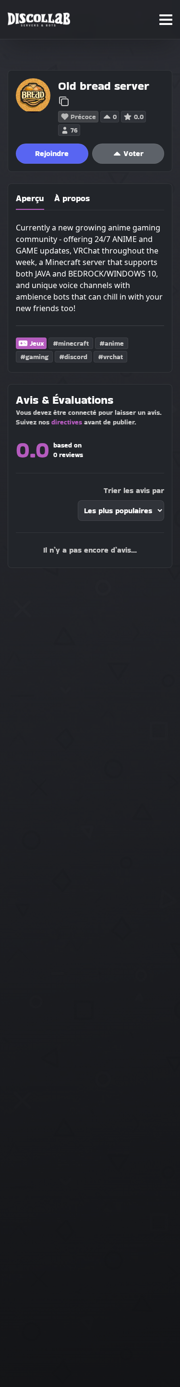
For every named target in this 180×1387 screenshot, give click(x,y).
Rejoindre (52, 153)
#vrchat (110, 357)
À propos (72, 198)
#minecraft (71, 343)
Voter (133, 153)
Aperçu (30, 198)
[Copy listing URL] (64, 101)
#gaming (34, 357)
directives (66, 422)
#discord (73, 357)
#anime (111, 343)
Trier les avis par (134, 490)
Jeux (37, 343)
